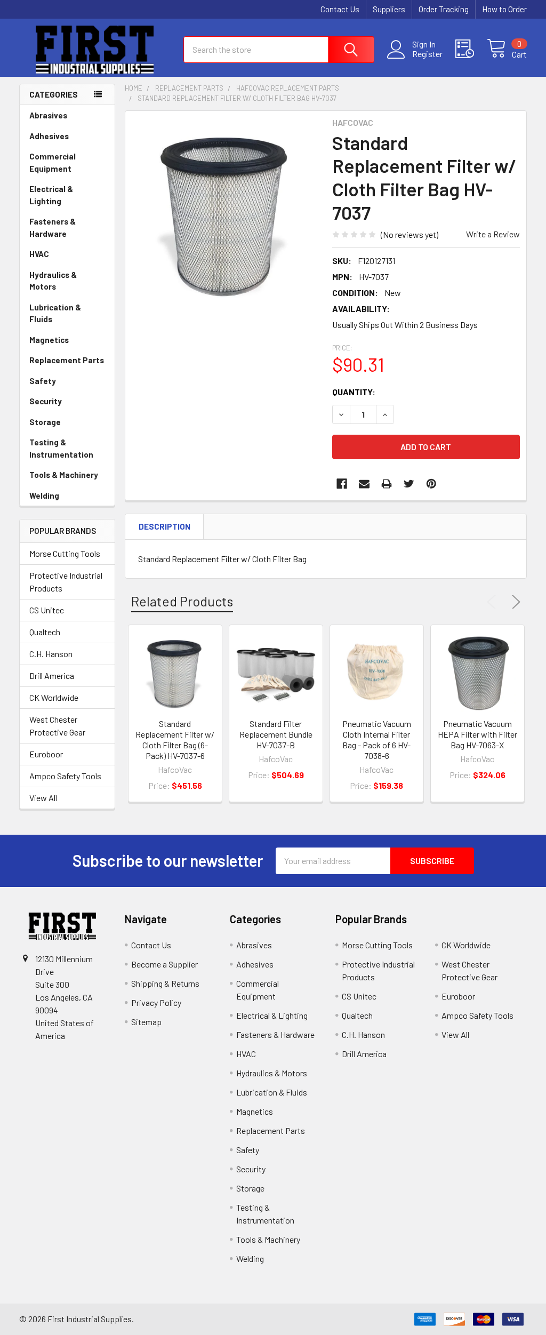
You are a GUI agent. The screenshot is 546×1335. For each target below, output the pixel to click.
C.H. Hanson (51, 654)
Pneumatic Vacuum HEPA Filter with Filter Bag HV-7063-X (477, 734)
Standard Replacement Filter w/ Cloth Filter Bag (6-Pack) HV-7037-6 (174, 739)
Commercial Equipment (52, 162)
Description (164, 526)
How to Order (504, 9)
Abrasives (48, 115)
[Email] (364, 483)
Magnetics (49, 340)
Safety (42, 381)
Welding (44, 495)
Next (514, 602)
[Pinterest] (431, 483)
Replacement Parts (66, 360)
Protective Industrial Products (65, 581)
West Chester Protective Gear (57, 725)
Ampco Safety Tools (65, 776)
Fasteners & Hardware (52, 227)
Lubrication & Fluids (55, 313)
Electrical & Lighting (51, 195)
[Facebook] (341, 483)
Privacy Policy (156, 1002)
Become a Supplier (164, 964)
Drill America (51, 675)
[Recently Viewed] (471, 49)
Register (427, 54)
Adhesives (49, 136)
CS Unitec (46, 610)
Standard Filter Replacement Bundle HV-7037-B (275, 734)
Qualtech (44, 632)
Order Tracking (444, 9)
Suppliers (389, 9)
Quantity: (353, 392)
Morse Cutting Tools (64, 553)
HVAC (39, 254)
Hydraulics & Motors (53, 281)
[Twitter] (409, 483)
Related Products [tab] (182, 601)
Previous (494, 602)
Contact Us (339, 9)
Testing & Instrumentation (61, 448)
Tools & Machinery (63, 474)
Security (45, 401)
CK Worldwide (53, 697)
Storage (45, 422)
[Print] (386, 483)
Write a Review (493, 234)
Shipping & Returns (165, 983)
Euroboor (46, 754)
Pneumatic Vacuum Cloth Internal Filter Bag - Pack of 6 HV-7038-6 (376, 739)
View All (43, 798)
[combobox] (278, 49)
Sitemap (146, 1022)
